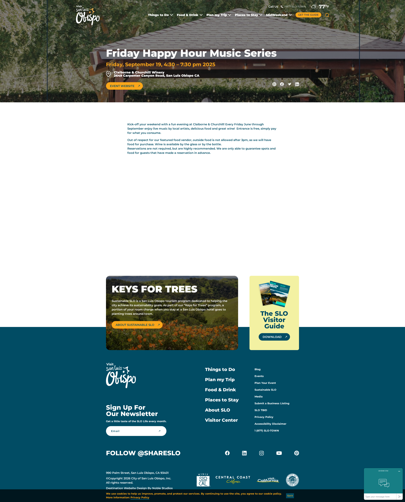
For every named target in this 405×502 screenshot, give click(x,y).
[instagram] (261, 453)
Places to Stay (246, 14)
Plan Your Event (265, 382)
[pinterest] (296, 453)
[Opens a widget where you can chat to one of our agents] (383, 484)
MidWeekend (276, 14)
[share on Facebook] (282, 84)
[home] (89, 13)
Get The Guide (308, 14)
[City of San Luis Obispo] (292, 480)
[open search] (327, 15)
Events (259, 376)
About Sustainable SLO (135, 325)
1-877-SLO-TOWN (295, 6)
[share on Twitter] (289, 84)
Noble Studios (162, 488)
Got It (290, 496)
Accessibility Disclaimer (270, 423)
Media (259, 396)
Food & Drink (187, 14)
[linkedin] (244, 453)
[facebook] (227, 453)
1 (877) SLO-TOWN (267, 430)
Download (272, 337)
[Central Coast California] (233, 480)
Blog (258, 369)
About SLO (217, 410)
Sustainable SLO (265, 389)
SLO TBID (261, 410)
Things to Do (158, 14)
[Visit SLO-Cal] (204, 480)
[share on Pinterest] (274, 84)
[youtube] (279, 453)
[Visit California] (268, 480)
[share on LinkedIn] (297, 84)
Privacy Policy (264, 417)
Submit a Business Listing (272, 403)
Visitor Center (221, 420)
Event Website (122, 86)
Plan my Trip (216, 14)
